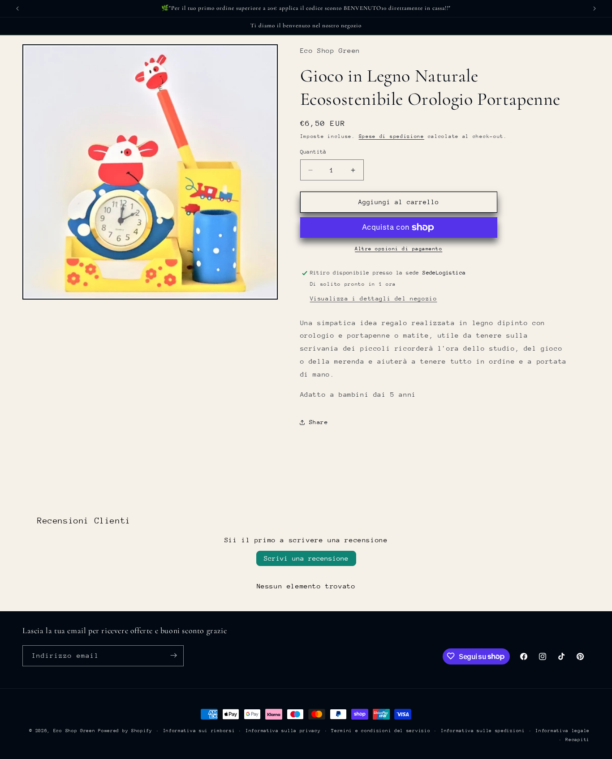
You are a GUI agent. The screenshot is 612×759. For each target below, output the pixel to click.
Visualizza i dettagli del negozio (373, 298)
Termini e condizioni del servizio (380, 730)
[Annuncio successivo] (594, 8)
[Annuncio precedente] (17, 8)
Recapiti (577, 739)
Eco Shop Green (76, 730)
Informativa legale (562, 730)
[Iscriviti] (173, 655)
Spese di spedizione (391, 136)
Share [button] (318, 422)
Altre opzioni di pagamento (398, 249)
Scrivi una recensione (306, 558)
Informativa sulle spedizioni (483, 730)
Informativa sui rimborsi (199, 730)
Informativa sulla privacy (283, 730)
